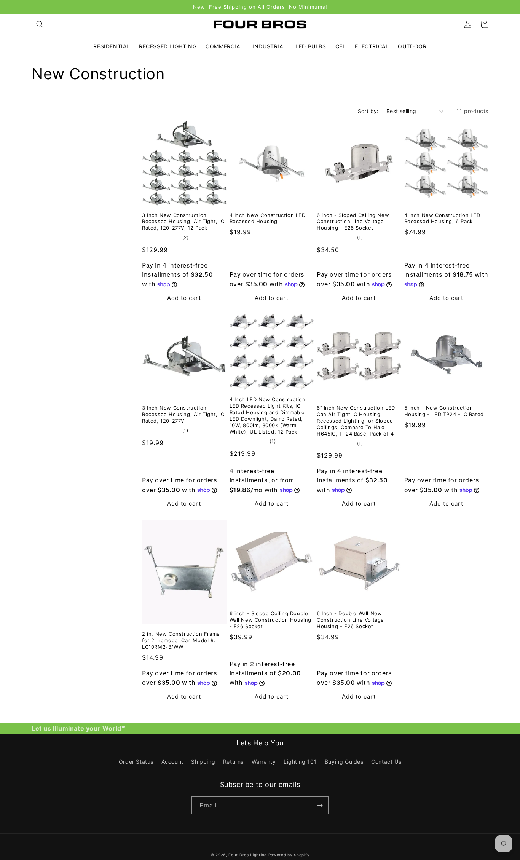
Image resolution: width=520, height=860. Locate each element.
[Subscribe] (319, 805)
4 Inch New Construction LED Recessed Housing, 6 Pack (442, 218)
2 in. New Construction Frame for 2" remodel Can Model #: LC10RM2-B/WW (181, 640)
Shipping (203, 761)
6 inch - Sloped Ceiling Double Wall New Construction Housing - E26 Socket (270, 619)
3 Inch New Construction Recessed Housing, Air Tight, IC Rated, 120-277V (183, 414)
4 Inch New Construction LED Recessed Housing (268, 218)
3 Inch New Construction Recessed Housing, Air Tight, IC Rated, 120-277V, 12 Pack (183, 221)
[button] (40, 24)
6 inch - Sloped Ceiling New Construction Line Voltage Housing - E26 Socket (353, 221)
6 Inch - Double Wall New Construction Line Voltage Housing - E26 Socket (350, 619)
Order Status (136, 761)
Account (172, 761)
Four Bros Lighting (247, 854)
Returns (233, 761)
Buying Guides (344, 761)
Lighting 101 (300, 761)
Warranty (264, 761)
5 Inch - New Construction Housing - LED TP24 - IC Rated (444, 411)
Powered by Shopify (289, 854)
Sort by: (368, 111)
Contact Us (386, 761)
